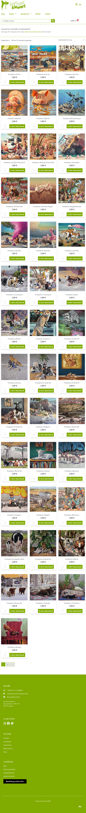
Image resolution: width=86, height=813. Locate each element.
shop (5, 752)
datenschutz (8, 748)
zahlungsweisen (9, 769)
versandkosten (8, 773)
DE (76, 5)
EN (80, 5)
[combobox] (26, 20)
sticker (47, 14)
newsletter (7, 741)
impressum (7, 745)
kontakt (6, 738)
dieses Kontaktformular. (33, 32)
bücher (38, 14)
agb (4, 766)
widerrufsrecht (9, 776)
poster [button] (11, 14)
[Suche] (53, 20)
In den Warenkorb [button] (17, 82)
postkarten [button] (25, 14)
